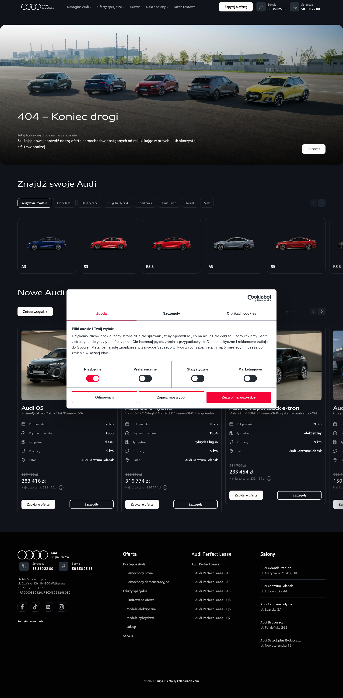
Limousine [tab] (169, 203)
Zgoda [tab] (101, 313)
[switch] (145, 378)
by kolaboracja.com (186, 681)
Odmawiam (104, 397)
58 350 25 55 (277, 9)
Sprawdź (314, 149)
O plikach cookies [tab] (241, 313)
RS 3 (150, 266)
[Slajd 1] (287, 312)
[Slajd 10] (305, 311)
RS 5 (337, 266)
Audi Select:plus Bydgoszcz (280, 640)
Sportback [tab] (145, 203)
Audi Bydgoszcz (272, 622)
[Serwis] (261, 6)
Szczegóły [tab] (171, 313)
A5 (211, 266)
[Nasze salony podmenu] (167, 7)
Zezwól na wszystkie (239, 397)
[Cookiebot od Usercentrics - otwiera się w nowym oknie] (251, 298)
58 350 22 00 (310, 9)
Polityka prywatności (31, 621)
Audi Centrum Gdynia (276, 604)
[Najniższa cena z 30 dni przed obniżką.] (61, 487)
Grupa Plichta (164, 681)
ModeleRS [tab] (64, 203)
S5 (273, 266)
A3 (23, 266)
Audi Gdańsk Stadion (275, 568)
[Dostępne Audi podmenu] (90, 7)
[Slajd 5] (296, 311)
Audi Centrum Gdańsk (276, 586)
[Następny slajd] (322, 203)
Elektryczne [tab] (89, 203)
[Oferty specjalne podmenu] (124, 7)
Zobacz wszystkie (35, 311)
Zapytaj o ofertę (236, 7)
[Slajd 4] (294, 311)
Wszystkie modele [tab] (34, 203)
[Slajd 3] (292, 311)
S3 (86, 266)
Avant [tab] (190, 203)
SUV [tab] (207, 203)
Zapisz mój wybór (171, 397)
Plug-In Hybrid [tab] (118, 203)
